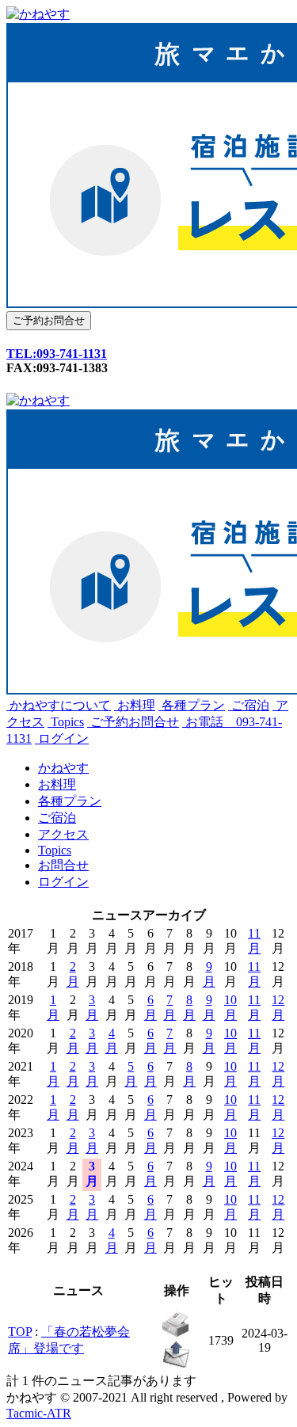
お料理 (134, 705)
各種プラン (191, 705)
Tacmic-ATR (38, 1413)
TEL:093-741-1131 (56, 353)
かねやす (63, 767)
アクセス (63, 834)
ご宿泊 (248, 705)
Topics (66, 722)
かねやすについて (58, 705)
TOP (20, 1331)
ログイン (62, 738)
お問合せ (63, 865)
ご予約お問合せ (133, 722)
